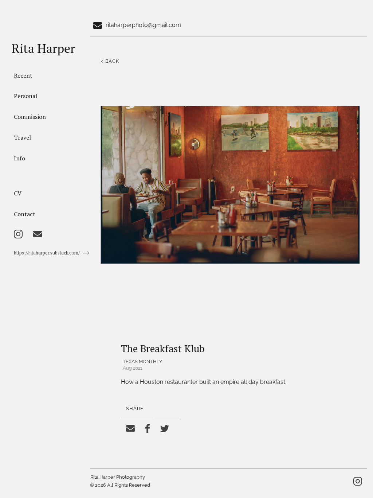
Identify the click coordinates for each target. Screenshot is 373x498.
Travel (22, 137)
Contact (24, 214)
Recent (23, 75)
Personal (25, 96)
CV (17, 193)
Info (19, 158)
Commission (30, 117)
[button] (152, 203)
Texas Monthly (142, 361)
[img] (18, 234)
